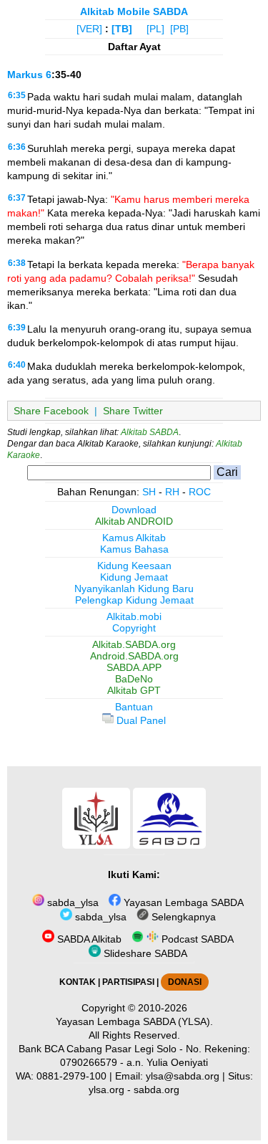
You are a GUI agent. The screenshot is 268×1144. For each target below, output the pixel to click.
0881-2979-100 (71, 1076)
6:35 (17, 95)
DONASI (185, 982)
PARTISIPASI (128, 982)
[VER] (89, 28)
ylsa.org (106, 1089)
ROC (200, 491)
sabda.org (156, 1089)
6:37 (17, 198)
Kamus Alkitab (134, 537)
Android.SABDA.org (134, 656)
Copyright (134, 628)
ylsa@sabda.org (182, 1076)
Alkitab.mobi (134, 616)
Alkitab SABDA (150, 432)
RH (172, 491)
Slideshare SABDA (144, 953)
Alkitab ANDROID (134, 521)
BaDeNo (134, 679)
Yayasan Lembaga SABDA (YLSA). (134, 1021)
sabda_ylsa (71, 902)
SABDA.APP (134, 667)
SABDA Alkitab (87, 939)
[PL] (155, 28)
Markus (25, 74)
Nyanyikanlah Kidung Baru (134, 588)
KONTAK (77, 982)
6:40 (17, 365)
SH (149, 491)
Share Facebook (51, 410)
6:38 (17, 263)
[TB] (121, 28)
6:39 (17, 327)
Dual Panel (140, 720)
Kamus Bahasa (134, 549)
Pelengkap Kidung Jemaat (134, 600)
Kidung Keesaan (134, 565)
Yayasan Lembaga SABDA (182, 902)
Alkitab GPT (134, 690)
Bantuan (134, 706)
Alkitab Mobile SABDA (134, 11)
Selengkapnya (182, 917)
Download (134, 509)
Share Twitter (133, 410)
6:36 (17, 147)
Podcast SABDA (196, 939)
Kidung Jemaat (134, 577)
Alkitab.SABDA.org (134, 644)
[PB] (179, 28)
